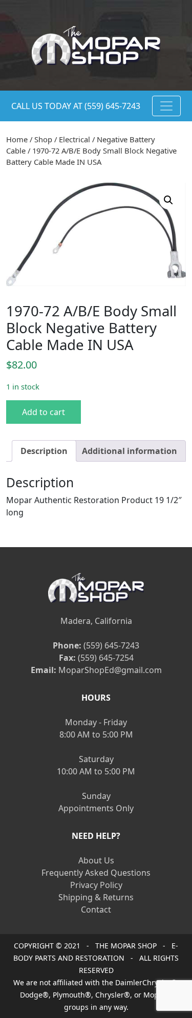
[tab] (44, 451)
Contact (96, 909)
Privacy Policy (96, 885)
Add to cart (43, 412)
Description (44, 451)
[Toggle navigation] (166, 106)
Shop (43, 139)
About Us (96, 860)
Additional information (129, 451)
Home (17, 139)
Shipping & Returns (96, 897)
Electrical (74, 139)
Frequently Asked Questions (96, 872)
